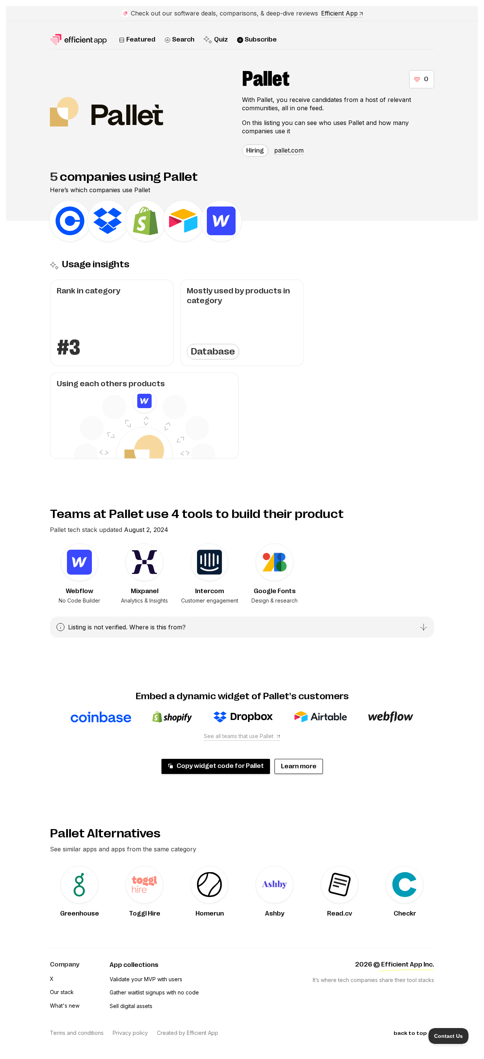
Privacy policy (130, 1033)
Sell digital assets (131, 1006)
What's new (64, 1005)
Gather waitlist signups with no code (154, 992)
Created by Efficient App (187, 1033)
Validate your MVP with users (146, 979)
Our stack (62, 992)
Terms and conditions (77, 1033)
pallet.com (289, 150)
